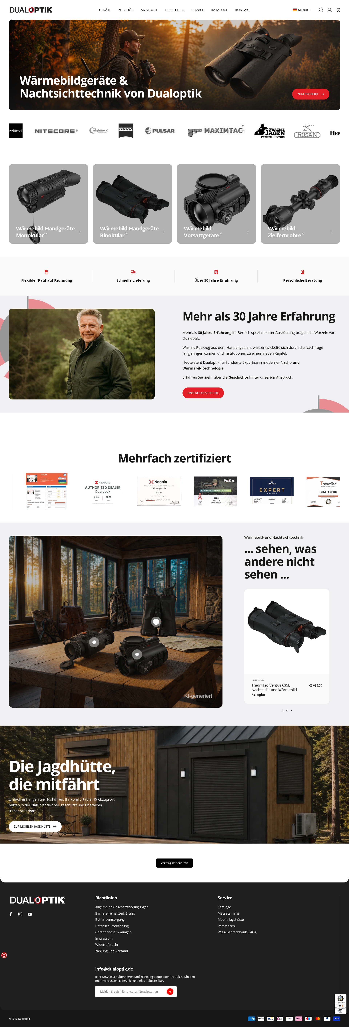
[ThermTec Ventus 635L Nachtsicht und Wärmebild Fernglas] (156, 621)
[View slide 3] (291, 710)
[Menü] (344, 995)
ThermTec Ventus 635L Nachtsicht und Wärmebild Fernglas (274, 690)
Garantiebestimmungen (113, 932)
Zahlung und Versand (111, 951)
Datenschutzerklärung (112, 926)
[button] (302, 10)
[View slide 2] (287, 710)
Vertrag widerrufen (174, 863)
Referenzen (226, 926)
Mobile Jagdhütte (231, 920)
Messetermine (229, 913)
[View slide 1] (282, 710)
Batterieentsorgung (110, 920)
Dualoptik (258, 680)
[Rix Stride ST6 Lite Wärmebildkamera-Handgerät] (94, 642)
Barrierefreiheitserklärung (115, 913)
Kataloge (224, 907)
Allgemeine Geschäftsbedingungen (122, 907)
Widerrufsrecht (106, 945)
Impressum (104, 938)
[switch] (340, 1010)
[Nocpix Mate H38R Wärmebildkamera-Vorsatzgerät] (137, 654)
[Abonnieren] (170, 991)
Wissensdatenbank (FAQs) (237, 932)
